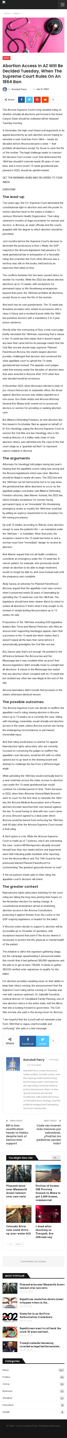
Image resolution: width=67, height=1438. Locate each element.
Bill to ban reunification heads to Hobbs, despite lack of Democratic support (17, 1134)
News (6, 58)
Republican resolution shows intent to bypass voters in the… (41, 1300)
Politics (6, 1377)
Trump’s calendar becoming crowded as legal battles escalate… (40, 1344)
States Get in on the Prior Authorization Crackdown (36, 1315)
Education (8, 1405)
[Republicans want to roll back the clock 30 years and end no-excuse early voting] (10, 1332)
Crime (6, 1384)
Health (6, 1412)
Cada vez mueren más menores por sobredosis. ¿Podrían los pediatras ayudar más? (49, 1134)
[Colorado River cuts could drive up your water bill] (18, 1214)
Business (7, 1391)
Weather (7, 1398)
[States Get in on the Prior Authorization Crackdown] (10, 1317)
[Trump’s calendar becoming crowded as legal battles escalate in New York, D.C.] (10, 1346)
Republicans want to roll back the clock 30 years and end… (40, 1330)
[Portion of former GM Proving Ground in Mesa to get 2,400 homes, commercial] (48, 1173)
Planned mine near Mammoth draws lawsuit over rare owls (42, 1286)
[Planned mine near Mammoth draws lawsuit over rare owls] (18, 1173)
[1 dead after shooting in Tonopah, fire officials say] (48, 1214)
